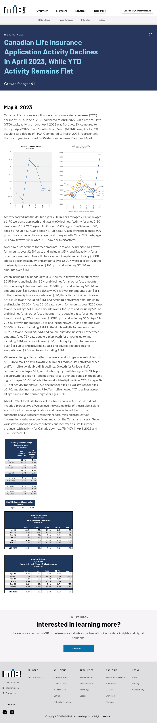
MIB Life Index (43, 19)
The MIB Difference (115, 677)
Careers (109, 689)
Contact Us (11, 693)
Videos (102, 19)
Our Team (110, 695)
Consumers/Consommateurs (137, 10)
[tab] (42, 10)
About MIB (111, 683)
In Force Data (60, 689)
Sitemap (110, 702)
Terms (135, 677)
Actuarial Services (62, 702)
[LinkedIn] (4, 711)
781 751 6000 (12, 682)
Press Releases (66, 19)
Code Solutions (61, 677)
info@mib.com (12, 687)
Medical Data (60, 683)
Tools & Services (35, 677)
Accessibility (138, 689)
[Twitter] (12, 711)
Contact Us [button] (79, 648)
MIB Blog (85, 19)
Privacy (135, 683)
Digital (57, 695)
